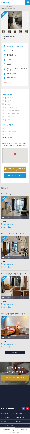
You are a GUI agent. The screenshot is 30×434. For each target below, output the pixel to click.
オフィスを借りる (5, 417)
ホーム (2, 6)
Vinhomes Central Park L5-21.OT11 (13, 234)
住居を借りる (9, 6)
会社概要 (3, 421)
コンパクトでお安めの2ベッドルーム (15, 314)
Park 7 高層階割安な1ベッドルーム (13, 274)
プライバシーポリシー (7, 425)
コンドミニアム (16, 6)
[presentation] (26, 21)
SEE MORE (15, 352)
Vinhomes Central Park (15, 46)
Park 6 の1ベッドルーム (9, 194)
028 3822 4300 (16, 372)
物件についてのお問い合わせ (16, 169)
